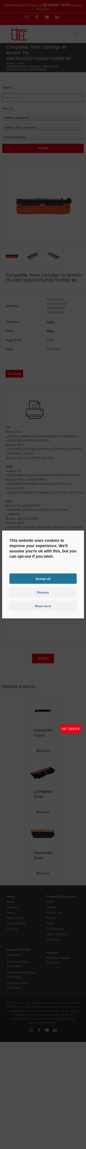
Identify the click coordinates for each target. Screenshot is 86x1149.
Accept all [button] (43, 578)
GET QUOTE (71, 729)
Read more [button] (43, 606)
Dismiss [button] (43, 592)
